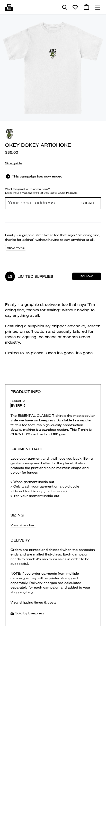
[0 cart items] (86, 7)
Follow (87, 276)
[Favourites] (75, 7)
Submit (88, 203)
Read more (15, 247)
